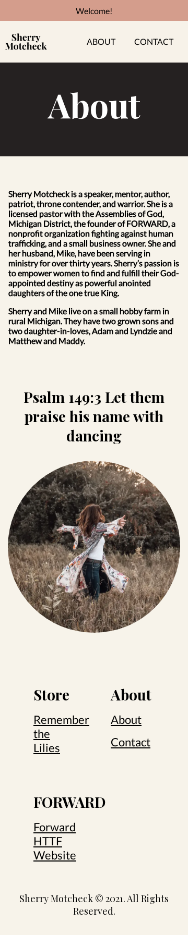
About (101, 41)
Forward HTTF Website (54, 841)
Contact (153, 41)
